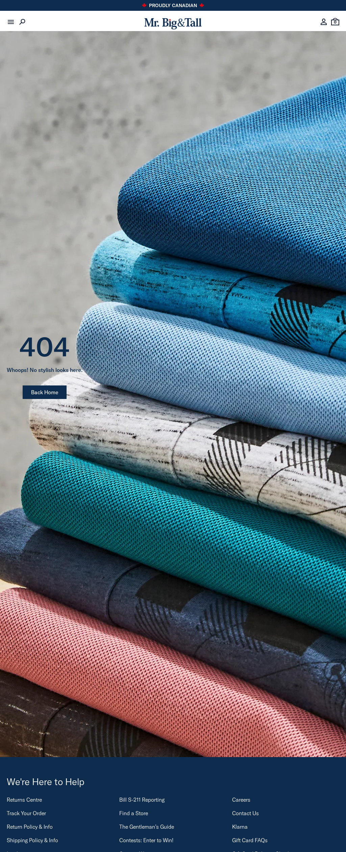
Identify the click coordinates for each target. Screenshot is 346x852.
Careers (241, 799)
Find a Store (133, 813)
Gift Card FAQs (250, 840)
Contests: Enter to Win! (146, 840)
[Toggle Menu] (11, 22)
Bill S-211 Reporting (142, 799)
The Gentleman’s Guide (146, 826)
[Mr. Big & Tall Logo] (173, 22)
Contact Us (245, 813)
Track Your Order (26, 813)
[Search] (22, 22)
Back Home (44, 392)
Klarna (240, 826)
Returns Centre (24, 799)
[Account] (324, 22)
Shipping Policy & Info (32, 840)
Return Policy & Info (30, 826)
